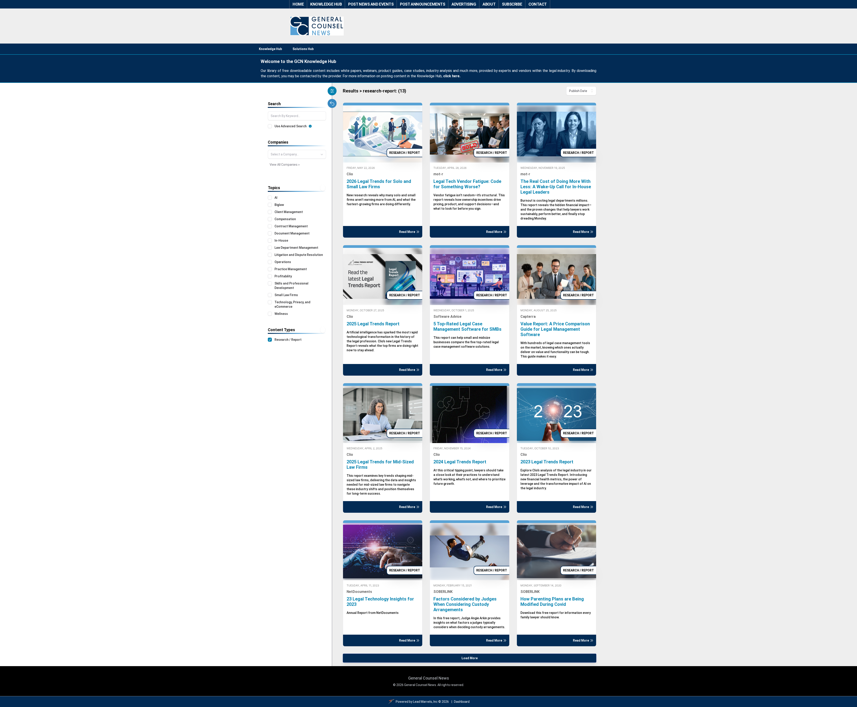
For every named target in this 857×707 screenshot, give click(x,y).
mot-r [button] (438, 174)
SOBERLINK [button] (443, 592)
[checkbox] (270, 126)
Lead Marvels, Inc (425, 701)
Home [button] (298, 4)
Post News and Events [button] (370, 4)
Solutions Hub (303, 49)
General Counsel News (428, 678)
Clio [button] (350, 174)
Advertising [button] (463, 4)
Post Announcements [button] (422, 4)
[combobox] (297, 154)
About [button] (489, 4)
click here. (451, 76)
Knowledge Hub (270, 49)
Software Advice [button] (447, 316)
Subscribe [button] (512, 4)
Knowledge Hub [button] (326, 4)
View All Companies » (285, 164)
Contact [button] (537, 4)
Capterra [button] (528, 316)
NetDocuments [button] (359, 592)
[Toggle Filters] (332, 90)
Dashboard (462, 701)
